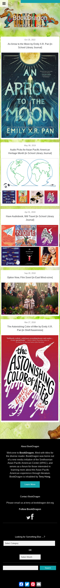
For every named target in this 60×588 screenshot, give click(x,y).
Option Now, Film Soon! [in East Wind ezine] (30, 277)
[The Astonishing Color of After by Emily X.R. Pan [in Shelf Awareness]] (29, 419)
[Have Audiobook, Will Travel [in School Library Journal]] (29, 264)
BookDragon (30, 17)
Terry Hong (44, 476)
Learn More (30, 484)
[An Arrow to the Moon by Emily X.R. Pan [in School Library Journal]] (29, 137)
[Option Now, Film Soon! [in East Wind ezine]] (29, 313)
